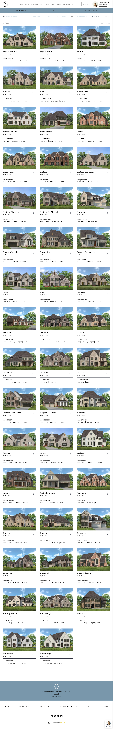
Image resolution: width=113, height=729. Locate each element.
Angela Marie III (48, 51)
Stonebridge (45, 613)
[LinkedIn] (58, 716)
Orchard (80, 453)
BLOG (7, 706)
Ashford (80, 51)
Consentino (45, 252)
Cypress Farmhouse (86, 252)
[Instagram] (55, 716)
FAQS (105, 706)
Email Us (56, 694)
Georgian (7, 332)
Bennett (6, 91)
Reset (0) (106, 16)
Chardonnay (8, 172)
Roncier (43, 533)
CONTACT (90, 706)
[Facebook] (52, 716)
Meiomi (6, 453)
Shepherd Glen (84, 573)
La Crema (7, 372)
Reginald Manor (47, 493)
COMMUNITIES (44, 706)
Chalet (80, 131)
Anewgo (63, 723)
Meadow (81, 412)
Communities (21, 11)
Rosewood (81, 533)
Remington (82, 493)
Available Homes (90, 11)
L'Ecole (80, 332)
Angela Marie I (10, 51)
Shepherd (44, 573)
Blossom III (82, 91)
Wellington (8, 653)
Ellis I (42, 292)
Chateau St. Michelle (49, 212)
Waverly (81, 613)
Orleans (6, 493)
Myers (43, 453)
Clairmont (81, 212)
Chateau (43, 172)
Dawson (6, 292)
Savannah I (8, 573)
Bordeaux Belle (10, 131)
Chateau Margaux (11, 212)
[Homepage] (5, 4)
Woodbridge (45, 653)
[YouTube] (61, 716)
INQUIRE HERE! (103, 6)
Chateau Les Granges (86, 172)
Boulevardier (46, 131)
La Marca (81, 372)
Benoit (43, 91)
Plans (55, 11)
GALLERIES (24, 706)
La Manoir (44, 372)
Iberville (44, 332)
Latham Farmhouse (12, 412)
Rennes (6, 533)
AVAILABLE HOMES (68, 706)
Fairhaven (81, 292)
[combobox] (16, 16)
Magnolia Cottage (48, 412)
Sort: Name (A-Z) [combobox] (105, 23)
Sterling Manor (10, 613)
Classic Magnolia (11, 252)
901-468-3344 (103, 4)
